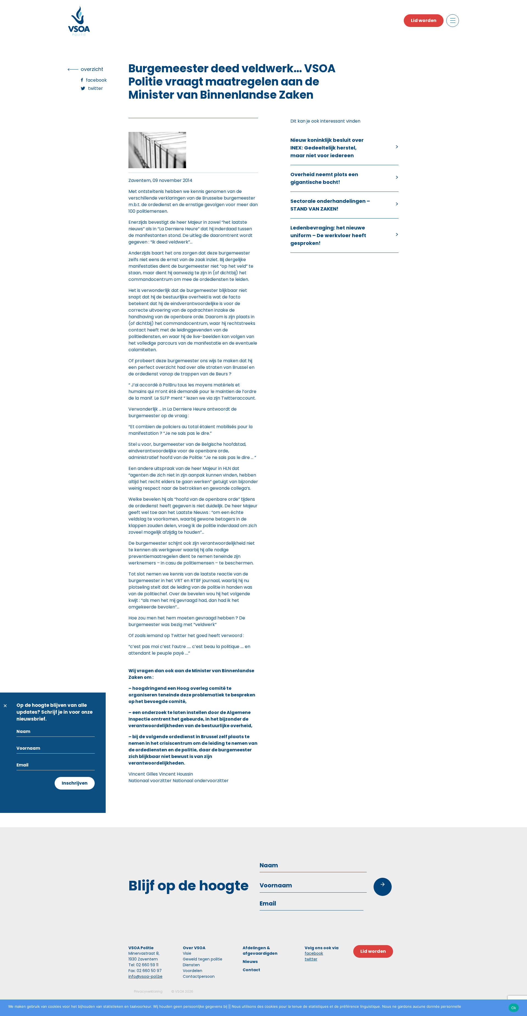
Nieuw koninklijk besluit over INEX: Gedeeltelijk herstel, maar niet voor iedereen (327, 148)
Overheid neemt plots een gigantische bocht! (324, 178)
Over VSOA (194, 948)
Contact (251, 970)
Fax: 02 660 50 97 (145, 970)
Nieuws (250, 961)
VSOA (179, 991)
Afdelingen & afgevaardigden (260, 950)
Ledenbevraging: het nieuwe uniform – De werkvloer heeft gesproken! (328, 235)
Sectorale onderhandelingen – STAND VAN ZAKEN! (330, 205)
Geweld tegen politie (202, 959)
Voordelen (192, 970)
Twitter (95, 88)
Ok (513, 1008)
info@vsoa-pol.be (145, 976)
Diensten (191, 965)
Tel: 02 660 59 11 (143, 965)
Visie (187, 953)
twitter (311, 959)
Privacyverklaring (148, 991)
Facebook (96, 80)
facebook (314, 953)
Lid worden (423, 20)
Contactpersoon (199, 976)
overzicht (92, 69)
